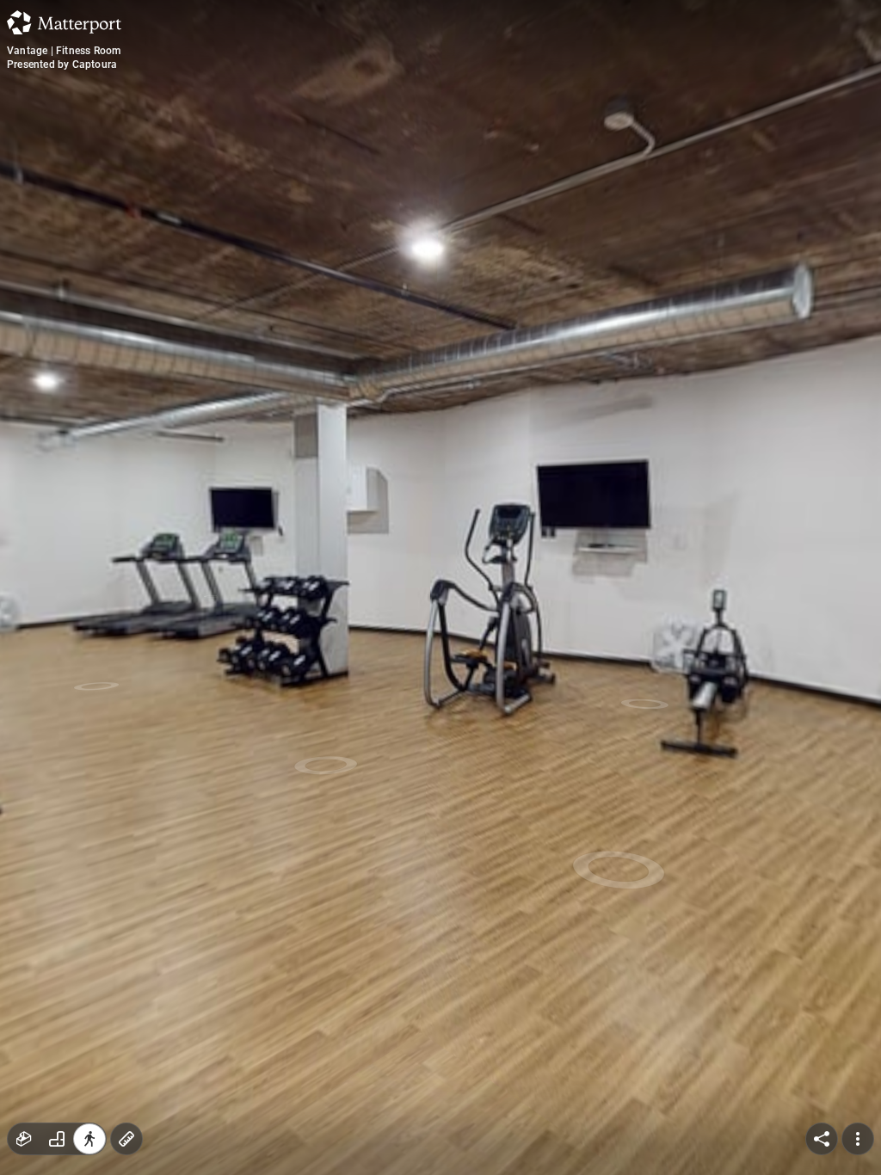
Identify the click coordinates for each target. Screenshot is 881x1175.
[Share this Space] (821, 1139)
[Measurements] (126, 1139)
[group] (57, 1139)
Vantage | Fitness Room (63, 51)
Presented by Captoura (62, 64)
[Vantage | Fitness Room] (440, 587)
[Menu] (857, 1139)
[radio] (24, 1138)
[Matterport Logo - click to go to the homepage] (64, 22)
